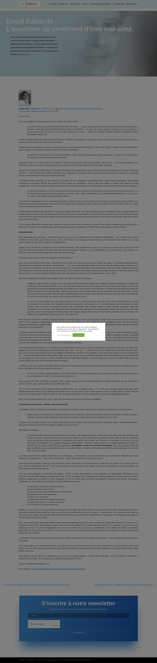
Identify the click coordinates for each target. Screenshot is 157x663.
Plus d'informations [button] (64, 335)
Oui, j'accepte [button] (78, 335)
